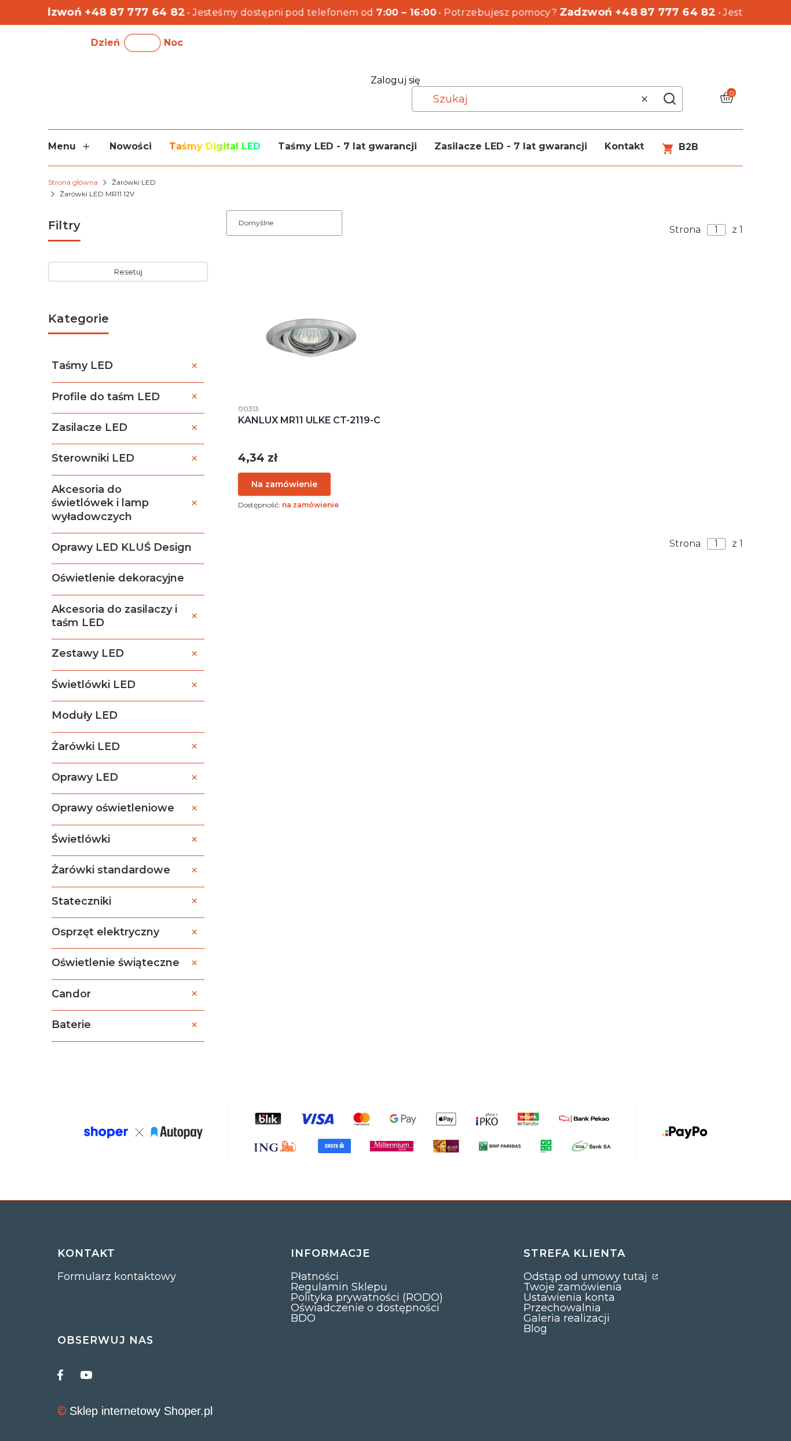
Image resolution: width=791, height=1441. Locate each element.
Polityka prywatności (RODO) (367, 1297)
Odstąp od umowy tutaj (586, 1276)
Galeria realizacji (566, 1318)
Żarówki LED (134, 182)
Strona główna (73, 182)
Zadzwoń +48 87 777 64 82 (97, 12)
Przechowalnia (562, 1307)
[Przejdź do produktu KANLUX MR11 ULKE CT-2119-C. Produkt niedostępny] (311, 337)
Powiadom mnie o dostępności (284, 484)
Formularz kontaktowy (116, 1276)
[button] (669, 99)
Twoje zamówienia (572, 1287)
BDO (303, 1318)
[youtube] (86, 1375)
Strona (685, 230)
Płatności (315, 1276)
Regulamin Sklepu (339, 1287)
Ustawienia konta (569, 1297)
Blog (535, 1328)
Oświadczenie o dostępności (365, 1307)
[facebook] (63, 1375)
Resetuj (128, 271)
